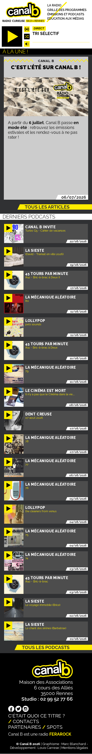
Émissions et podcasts (65, 14)
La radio (54, 5)
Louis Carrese (48, 748)
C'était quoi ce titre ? (36, 716)
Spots (55, 727)
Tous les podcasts (46, 647)
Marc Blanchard (73, 744)
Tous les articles (47, 207)
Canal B (46, 61)
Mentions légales (74, 748)
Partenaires (24, 727)
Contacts (26, 721)
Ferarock (60, 734)
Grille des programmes (66, 10)
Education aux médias (65, 19)
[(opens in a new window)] (11, 709)
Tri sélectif (45, 33)
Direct (39, 28)
